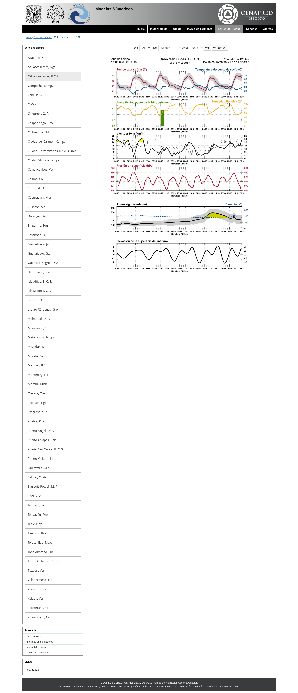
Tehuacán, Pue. (38, 514)
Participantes (34, 636)
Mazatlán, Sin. (37, 347)
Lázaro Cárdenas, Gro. (43, 309)
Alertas (268, 29)
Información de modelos (40, 641)
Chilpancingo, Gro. (41, 123)
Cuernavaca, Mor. (40, 197)
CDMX (32, 104)
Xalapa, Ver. (36, 598)
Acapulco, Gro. (38, 58)
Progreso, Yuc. (38, 412)
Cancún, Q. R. (37, 95)
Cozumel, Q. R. (38, 188)
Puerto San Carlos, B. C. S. (46, 449)
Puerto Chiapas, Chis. (42, 440)
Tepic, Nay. (35, 524)
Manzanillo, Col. (39, 328)
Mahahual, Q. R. (39, 319)
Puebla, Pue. (36, 421)
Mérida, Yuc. (36, 356)
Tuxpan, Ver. (36, 570)
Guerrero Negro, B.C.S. (43, 263)
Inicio (141, 29)
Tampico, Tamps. (39, 505)
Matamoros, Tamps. (41, 337)
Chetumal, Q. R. (38, 113)
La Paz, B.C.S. (37, 300)
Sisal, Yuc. (34, 496)
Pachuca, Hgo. (37, 403)
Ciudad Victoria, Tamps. (44, 160)
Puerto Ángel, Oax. (41, 430)
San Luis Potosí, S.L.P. (43, 486)
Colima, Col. (36, 179)
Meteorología (159, 29)
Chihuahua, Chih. (39, 132)
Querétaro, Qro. (39, 468)
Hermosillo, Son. (39, 272)
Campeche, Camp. (40, 86)
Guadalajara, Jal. (39, 244)
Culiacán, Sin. (37, 207)
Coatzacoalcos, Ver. (41, 169)
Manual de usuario (37, 647)
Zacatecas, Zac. (38, 608)
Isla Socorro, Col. (39, 291)
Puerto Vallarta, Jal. (41, 458)
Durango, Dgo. (38, 216)
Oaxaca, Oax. (37, 393)
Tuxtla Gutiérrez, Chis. (43, 561)
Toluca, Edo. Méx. (40, 542)
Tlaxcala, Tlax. (37, 533)
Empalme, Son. (38, 225)
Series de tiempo (229, 29)
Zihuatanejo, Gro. (40, 617)
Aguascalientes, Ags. (42, 67)
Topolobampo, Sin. (41, 552)
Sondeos (252, 29)
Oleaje (177, 29)
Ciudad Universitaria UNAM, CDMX (52, 151)
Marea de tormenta (199, 29)
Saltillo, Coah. (37, 477)
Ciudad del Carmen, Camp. (46, 141)
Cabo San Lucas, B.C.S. (43, 76)
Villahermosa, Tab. (40, 580)
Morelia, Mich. (38, 384)
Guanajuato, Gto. (39, 253)
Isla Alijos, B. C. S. (40, 281)
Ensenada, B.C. (38, 235)
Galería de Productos (38, 652)
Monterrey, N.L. (39, 375)
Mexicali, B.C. (37, 365)
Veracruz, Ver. (37, 589)
